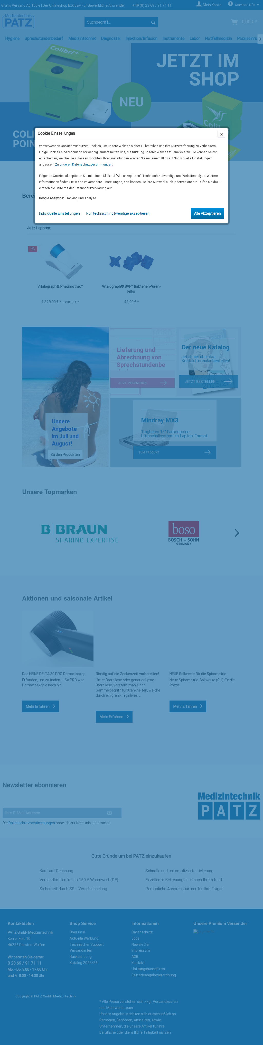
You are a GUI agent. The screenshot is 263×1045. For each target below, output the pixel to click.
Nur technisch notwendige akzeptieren (117, 213)
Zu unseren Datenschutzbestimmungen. (84, 164)
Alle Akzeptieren (207, 213)
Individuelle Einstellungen (59, 213)
